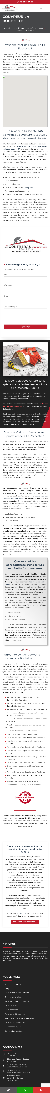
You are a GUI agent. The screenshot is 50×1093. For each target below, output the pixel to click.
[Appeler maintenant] (8, 1090)
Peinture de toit (11, 1005)
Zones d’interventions (14, 1031)
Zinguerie (9, 988)
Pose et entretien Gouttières (17, 993)
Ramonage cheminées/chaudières (19, 1018)
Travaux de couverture (14, 984)
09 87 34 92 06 (13, 1056)
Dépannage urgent (13, 1027)
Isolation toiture (11, 1010)
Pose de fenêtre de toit (15, 1014)
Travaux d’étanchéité (14, 997)
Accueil (7, 28)
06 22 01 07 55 (12, 1053)
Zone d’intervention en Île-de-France (28, 28)
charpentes (29, 188)
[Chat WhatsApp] (25, 1090)
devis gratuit (22, 913)
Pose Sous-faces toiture (15, 1022)
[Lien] (10, 8)
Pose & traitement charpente (17, 1001)
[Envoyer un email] (41, 1090)
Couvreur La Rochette (25, 30)
